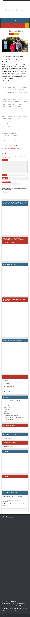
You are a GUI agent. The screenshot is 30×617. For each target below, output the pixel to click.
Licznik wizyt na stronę (7, 446)
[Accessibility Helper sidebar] (1, 1)
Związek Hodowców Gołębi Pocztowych (13, 417)
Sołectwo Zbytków (15, 10)
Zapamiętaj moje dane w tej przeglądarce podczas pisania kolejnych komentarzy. (14, 189)
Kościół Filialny (7, 407)
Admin (17, 34)
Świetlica (6, 411)
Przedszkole (7, 409)
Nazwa (4, 175)
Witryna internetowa (6, 181)
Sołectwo (12, 145)
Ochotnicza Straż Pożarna (10, 403)
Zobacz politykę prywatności (9, 610)
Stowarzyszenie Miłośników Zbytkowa (13, 400)
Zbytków (18, 148)
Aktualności (7, 145)
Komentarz (4, 160)
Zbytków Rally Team (8, 419)
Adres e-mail (5, 178)
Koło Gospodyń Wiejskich (10, 405)
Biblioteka (6, 413)
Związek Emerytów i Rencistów (11, 415)
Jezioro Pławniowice (5, 148)
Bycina (18, 145)
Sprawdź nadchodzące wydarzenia (11, 429)
